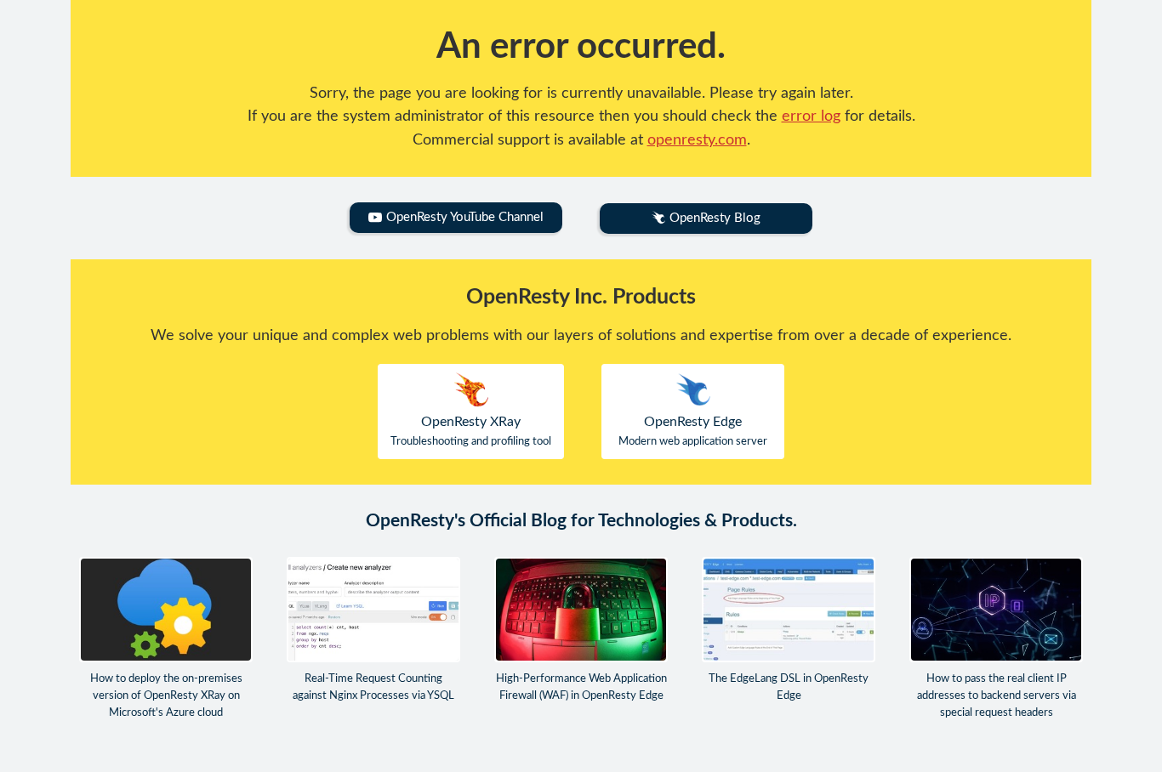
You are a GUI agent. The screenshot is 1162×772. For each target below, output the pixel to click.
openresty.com (697, 140)
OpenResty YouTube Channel (465, 217)
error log (811, 116)
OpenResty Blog (714, 218)
